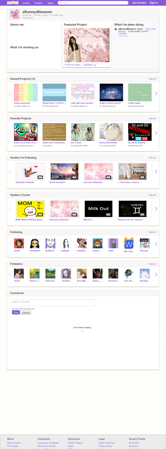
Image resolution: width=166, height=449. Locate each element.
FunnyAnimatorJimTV (24, 145)
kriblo (110, 250)
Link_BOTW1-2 (129, 280)
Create (26, 3)
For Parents (12, 446)
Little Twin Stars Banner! (82, 103)
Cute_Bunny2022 (109, 145)
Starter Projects (75, 442)
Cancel (26, 312)
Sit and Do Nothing (136, 142)
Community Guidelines (48, 442)
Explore (39, 3)
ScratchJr (133, 446)
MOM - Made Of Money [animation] (30, 219)
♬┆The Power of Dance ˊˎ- (130, 182)
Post (16, 312)
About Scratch (14, 442)
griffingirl (65, 250)
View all (152, 78)
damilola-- (144, 280)
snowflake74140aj (82, 250)
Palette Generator (22, 103)
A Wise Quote (134, 103)
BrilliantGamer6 (136, 145)
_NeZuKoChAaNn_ (66, 280)
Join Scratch (139, 2)
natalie (17, 250)
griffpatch (49, 250)
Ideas (50, 3)
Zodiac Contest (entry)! (110, 103)
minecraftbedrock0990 (50, 280)
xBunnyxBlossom (127, 28)
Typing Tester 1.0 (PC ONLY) (54, 103)
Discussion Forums (47, 446)
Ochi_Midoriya (82, 280)
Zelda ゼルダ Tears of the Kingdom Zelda (26, 142)
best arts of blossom (93, 182)
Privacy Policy (105, 446)
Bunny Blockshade (108, 142)
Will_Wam (128, 251)
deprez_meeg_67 (98, 280)
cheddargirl (35, 250)
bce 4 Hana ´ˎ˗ (77, 142)
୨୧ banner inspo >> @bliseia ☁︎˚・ (81, 64)
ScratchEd (134, 442)
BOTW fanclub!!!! (57, 182)
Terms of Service (107, 442)
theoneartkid (113, 280)
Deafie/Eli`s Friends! (25, 182)
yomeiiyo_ (49, 145)
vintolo (17, 280)
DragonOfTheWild (80, 145)
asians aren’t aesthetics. (53, 142)
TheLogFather (145, 250)
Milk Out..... (89, 219)
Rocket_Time (35, 280)
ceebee (96, 250)
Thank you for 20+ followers (130, 219)
